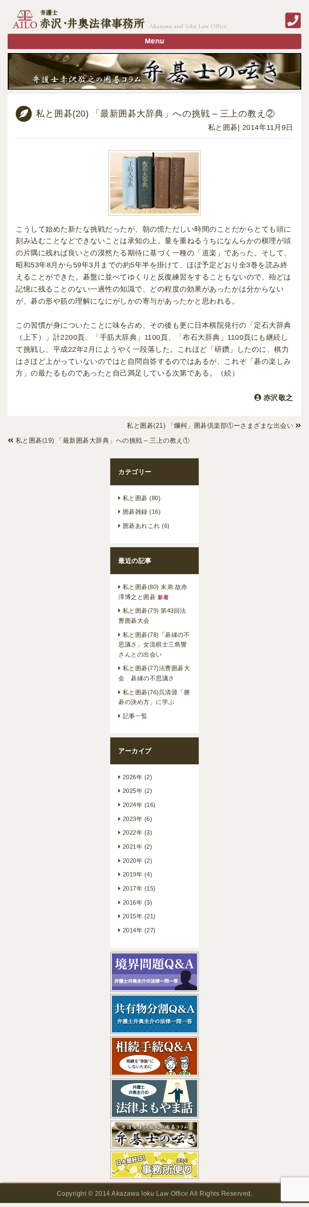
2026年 (133, 777)
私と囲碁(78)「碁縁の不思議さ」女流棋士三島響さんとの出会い (154, 645)
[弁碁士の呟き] (154, 71)
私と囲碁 (223, 127)
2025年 (133, 791)
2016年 (133, 902)
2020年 (133, 861)
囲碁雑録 (135, 512)
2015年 (133, 916)
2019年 (133, 874)
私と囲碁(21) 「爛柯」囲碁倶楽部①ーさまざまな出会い (210, 425)
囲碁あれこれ (141, 526)
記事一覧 (135, 716)
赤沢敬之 (278, 398)
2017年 (133, 888)
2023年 (133, 819)
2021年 (133, 847)
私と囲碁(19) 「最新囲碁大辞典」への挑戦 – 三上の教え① (103, 440)
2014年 (133, 930)
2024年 (133, 805)
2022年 (133, 832)
